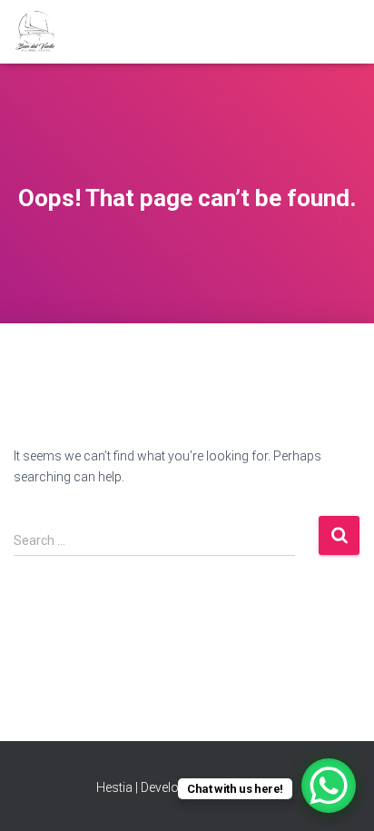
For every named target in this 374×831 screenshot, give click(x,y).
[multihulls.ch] (43, 31)
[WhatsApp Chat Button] (328, 785)
